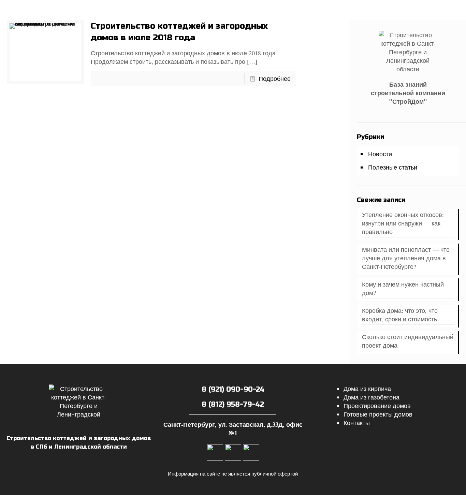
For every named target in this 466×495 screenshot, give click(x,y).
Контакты (357, 423)
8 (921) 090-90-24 (233, 389)
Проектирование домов (377, 406)
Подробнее (275, 78)
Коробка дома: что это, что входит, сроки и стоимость (400, 314)
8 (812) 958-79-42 (233, 404)
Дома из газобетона (371, 397)
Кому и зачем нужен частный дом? (403, 288)
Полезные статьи (392, 167)
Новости (380, 154)
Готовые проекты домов (378, 414)
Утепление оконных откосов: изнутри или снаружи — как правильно (403, 223)
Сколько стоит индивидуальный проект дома (407, 341)
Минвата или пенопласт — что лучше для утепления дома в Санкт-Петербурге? (406, 258)
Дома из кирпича (367, 388)
